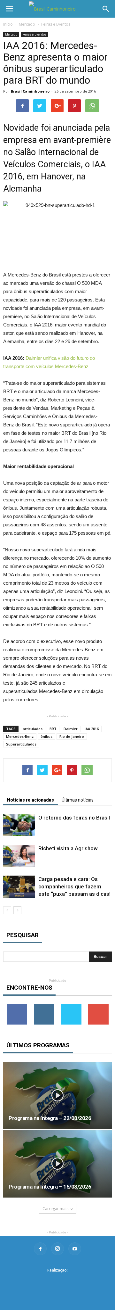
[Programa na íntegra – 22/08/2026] (57, 1095)
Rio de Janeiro (71, 736)
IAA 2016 (92, 728)
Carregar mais (55, 1208)
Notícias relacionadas (30, 800)
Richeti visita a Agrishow (68, 848)
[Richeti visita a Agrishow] (19, 856)
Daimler (71, 728)
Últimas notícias (78, 800)
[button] (106, 9)
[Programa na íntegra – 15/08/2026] (57, 1163)
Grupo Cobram (57, 1280)
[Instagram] (57, 1248)
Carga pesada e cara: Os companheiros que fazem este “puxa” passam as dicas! (74, 886)
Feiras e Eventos (55, 24)
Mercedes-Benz (20, 736)
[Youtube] (74, 1248)
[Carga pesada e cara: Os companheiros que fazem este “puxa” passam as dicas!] (19, 887)
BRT (53, 728)
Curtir (17, 1006)
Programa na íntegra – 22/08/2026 (50, 1118)
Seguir (44, 1006)
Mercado (27, 24)
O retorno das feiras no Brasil (74, 817)
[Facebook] (40, 1248)
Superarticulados (21, 744)
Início (8, 24)
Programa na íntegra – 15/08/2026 (50, 1186)
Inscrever (98, 1006)
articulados (32, 728)
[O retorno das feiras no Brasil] (19, 825)
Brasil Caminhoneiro (30, 91)
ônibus (46, 736)
